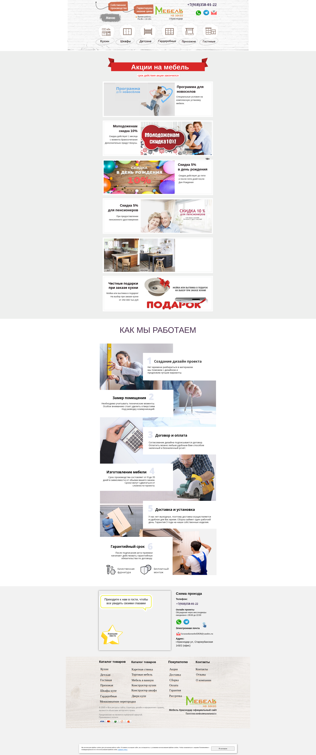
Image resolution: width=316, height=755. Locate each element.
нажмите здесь (122, 749)
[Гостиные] (209, 45)
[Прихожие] (188, 45)
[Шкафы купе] (126, 45)
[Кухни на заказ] (105, 45)
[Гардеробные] (167, 45)
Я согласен (223, 749)
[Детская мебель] (146, 45)
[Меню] (169, 16)
